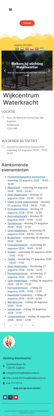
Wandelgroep (15, 302)
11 (15, 325)
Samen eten (14, 309)
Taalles (11, 259)
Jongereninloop (16, 316)
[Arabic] (16, 48)
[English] (26, 48)
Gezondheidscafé (17, 216)
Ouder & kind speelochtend (23, 201)
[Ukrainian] (41, 48)
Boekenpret (14, 237)
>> (33, 325)
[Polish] (31, 48)
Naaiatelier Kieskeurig (20, 294)
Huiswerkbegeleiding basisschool (26, 146)
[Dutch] (21, 48)
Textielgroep (15, 223)
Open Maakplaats (17, 194)
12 (21, 325)
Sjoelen (12, 251)
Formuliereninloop (18, 208)
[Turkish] (36, 48)
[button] (10, 9)
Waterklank (14, 187)
